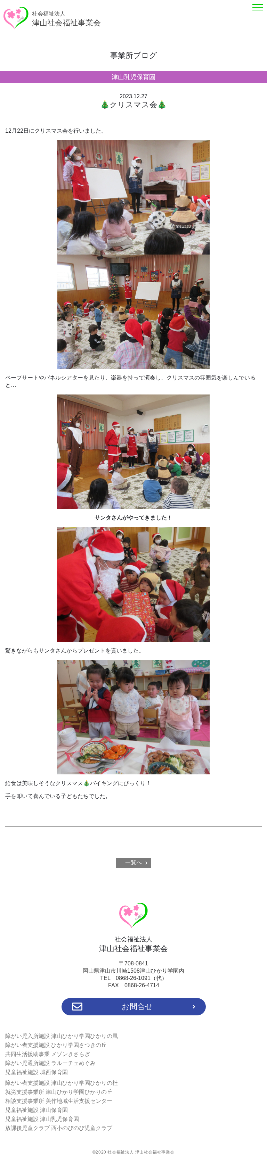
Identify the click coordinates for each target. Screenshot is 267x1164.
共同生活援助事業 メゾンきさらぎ (47, 1054)
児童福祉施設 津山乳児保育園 (42, 1119)
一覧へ (133, 862)
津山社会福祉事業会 (66, 19)
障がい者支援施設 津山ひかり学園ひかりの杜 (61, 1083)
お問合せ (137, 1006)
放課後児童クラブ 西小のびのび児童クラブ (58, 1128)
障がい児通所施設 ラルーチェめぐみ (50, 1063)
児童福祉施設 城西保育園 (36, 1072)
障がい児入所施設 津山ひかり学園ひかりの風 (61, 1036)
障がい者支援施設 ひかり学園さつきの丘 (56, 1045)
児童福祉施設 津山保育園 (36, 1110)
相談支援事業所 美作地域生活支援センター (58, 1101)
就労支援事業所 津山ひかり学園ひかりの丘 (58, 1092)
